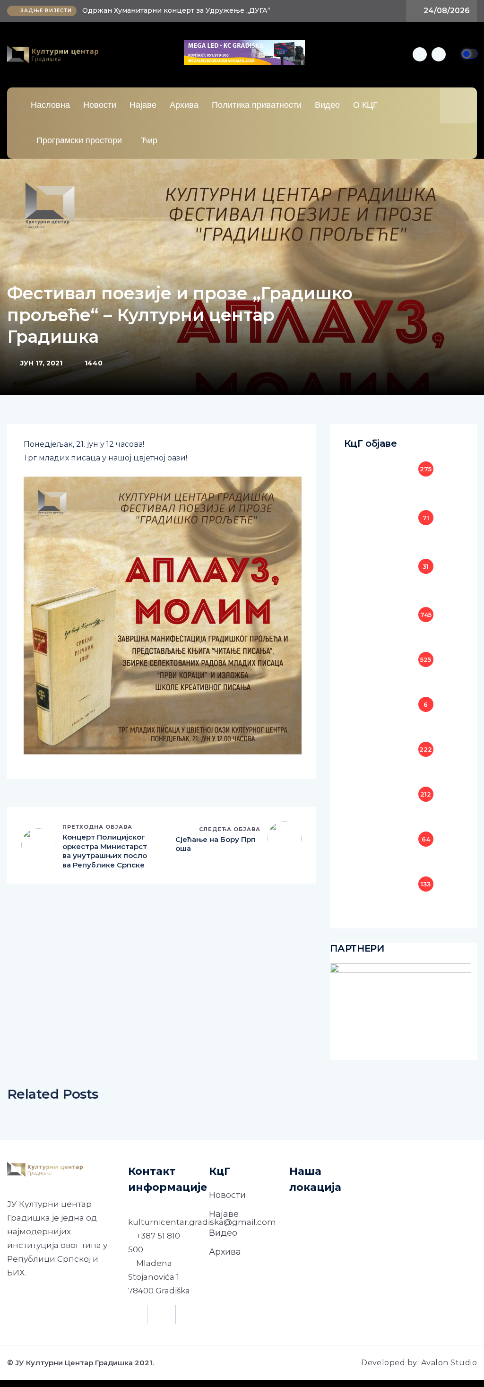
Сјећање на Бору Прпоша (215, 844)
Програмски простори (79, 140)
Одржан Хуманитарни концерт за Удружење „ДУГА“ (176, 10)
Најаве (143, 105)
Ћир (149, 140)
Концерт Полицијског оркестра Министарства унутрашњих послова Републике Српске (104, 850)
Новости (99, 105)
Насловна (50, 105)
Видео (327, 105)
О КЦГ (365, 105)
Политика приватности (257, 105)
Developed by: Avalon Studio (419, 1362)
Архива (184, 105)
